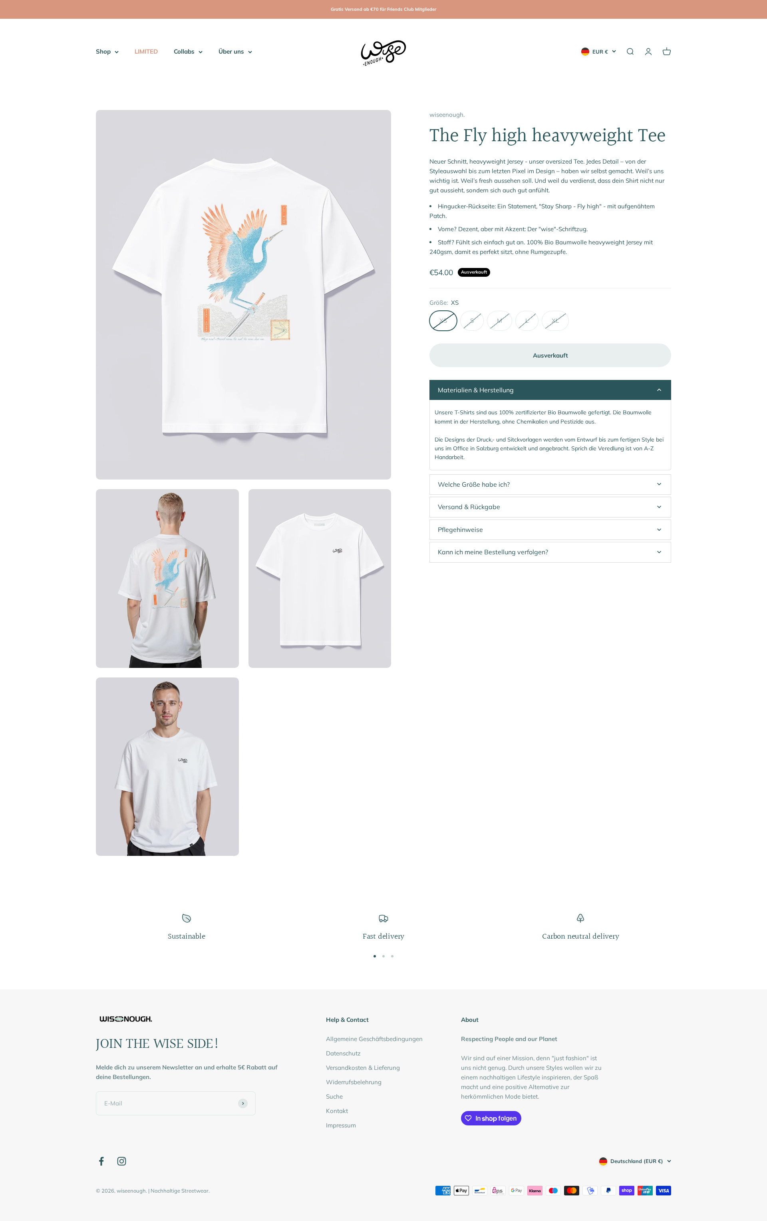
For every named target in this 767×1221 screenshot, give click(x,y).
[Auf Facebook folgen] (101, 1161)
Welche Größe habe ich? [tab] (474, 484)
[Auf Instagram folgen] (121, 1161)
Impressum (341, 1125)
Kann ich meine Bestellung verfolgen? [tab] (493, 552)
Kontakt (337, 1111)
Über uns (231, 51)
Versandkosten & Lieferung (363, 1067)
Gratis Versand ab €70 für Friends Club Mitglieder (383, 9)
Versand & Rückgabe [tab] (469, 507)
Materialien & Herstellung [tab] (476, 390)
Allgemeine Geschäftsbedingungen (374, 1039)
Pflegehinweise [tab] (460, 529)
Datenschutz (343, 1053)
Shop (103, 51)
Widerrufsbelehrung (354, 1082)
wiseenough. (447, 114)
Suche (334, 1096)
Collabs (184, 51)
